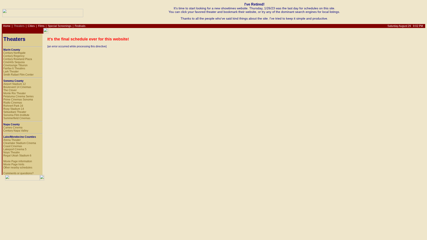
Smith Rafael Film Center (18, 74)
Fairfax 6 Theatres (14, 68)
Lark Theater (11, 71)
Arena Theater (12, 140)
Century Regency (13, 56)
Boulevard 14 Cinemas (17, 87)
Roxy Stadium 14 (13, 108)
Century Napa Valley (15, 130)
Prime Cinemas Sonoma (18, 99)
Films (41, 26)
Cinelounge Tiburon (15, 65)
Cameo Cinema (12, 127)
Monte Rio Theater (14, 93)
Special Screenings (59, 26)
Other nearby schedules (17, 167)
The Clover (10, 90)
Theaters (19, 26)
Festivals (80, 26)
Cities (31, 26)
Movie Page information (17, 161)
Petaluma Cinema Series (18, 96)
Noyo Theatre (11, 152)
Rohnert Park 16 (13, 105)
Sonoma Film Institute (16, 115)
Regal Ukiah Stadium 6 (17, 155)
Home (6, 26)
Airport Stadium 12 (14, 84)
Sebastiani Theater (14, 112)
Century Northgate (14, 52)
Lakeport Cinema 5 (14, 149)
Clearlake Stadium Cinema (19, 143)
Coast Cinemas (12, 146)
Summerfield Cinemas (16, 118)
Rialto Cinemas (12, 102)
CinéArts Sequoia (14, 62)
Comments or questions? (18, 173)
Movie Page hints (13, 164)
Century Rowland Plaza (17, 59)
